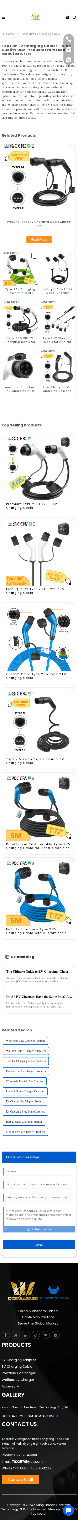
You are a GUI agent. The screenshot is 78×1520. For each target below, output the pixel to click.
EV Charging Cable (17, 1366)
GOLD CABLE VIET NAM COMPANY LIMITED (30, 1416)
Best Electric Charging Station (24, 1121)
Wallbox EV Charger (18, 1379)
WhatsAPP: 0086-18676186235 (26, 1468)
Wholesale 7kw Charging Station (25, 1040)
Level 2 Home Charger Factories (25, 1091)
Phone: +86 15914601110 (20, 1455)
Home (10, 34)
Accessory (10, 1386)
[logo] (35, 17)
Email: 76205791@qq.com (22, 1461)
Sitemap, (54, 1509)
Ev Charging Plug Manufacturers (25, 1111)
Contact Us (18, 1479)
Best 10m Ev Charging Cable (41, 34)
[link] (6, 1335)
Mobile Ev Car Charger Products (25, 1131)
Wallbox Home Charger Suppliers (26, 1050)
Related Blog (22, 956)
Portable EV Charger (19, 1373)
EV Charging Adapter (19, 1360)
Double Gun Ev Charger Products (26, 1071)
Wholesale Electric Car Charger (24, 1081)
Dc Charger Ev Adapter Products (25, 1101)
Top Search (39, 1514)
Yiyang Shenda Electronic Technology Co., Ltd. (35, 1407)
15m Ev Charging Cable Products (26, 1061)
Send (39, 1245)
